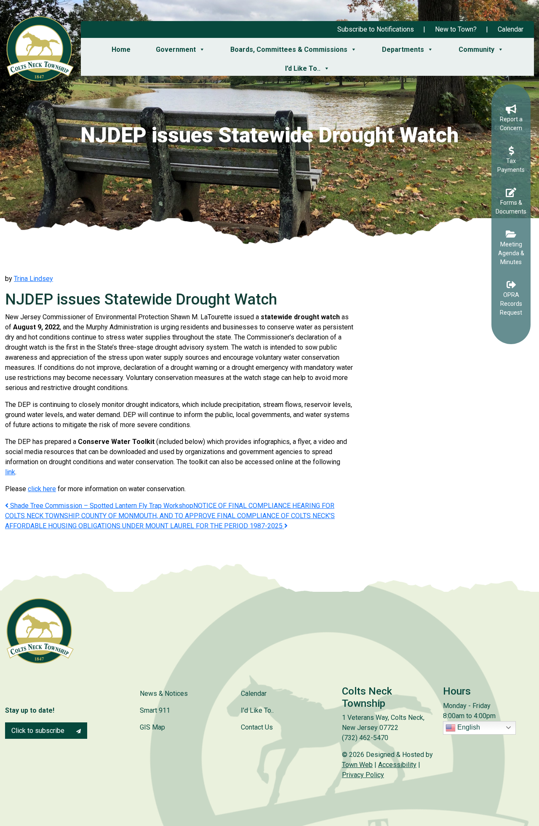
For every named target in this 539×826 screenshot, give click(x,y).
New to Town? (456, 29)
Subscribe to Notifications (375, 29)
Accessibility (397, 765)
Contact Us (257, 727)
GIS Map (152, 727)
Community (476, 49)
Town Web (357, 765)
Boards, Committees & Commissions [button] (288, 49)
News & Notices (164, 694)
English (468, 727)
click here (42, 489)
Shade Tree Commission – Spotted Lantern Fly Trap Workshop (100, 506)
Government (176, 49)
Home (121, 49)
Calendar (510, 29)
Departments (403, 49)
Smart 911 (155, 710)
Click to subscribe (38, 731)
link (10, 472)
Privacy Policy (363, 775)
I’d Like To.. (302, 68)
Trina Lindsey (33, 279)
